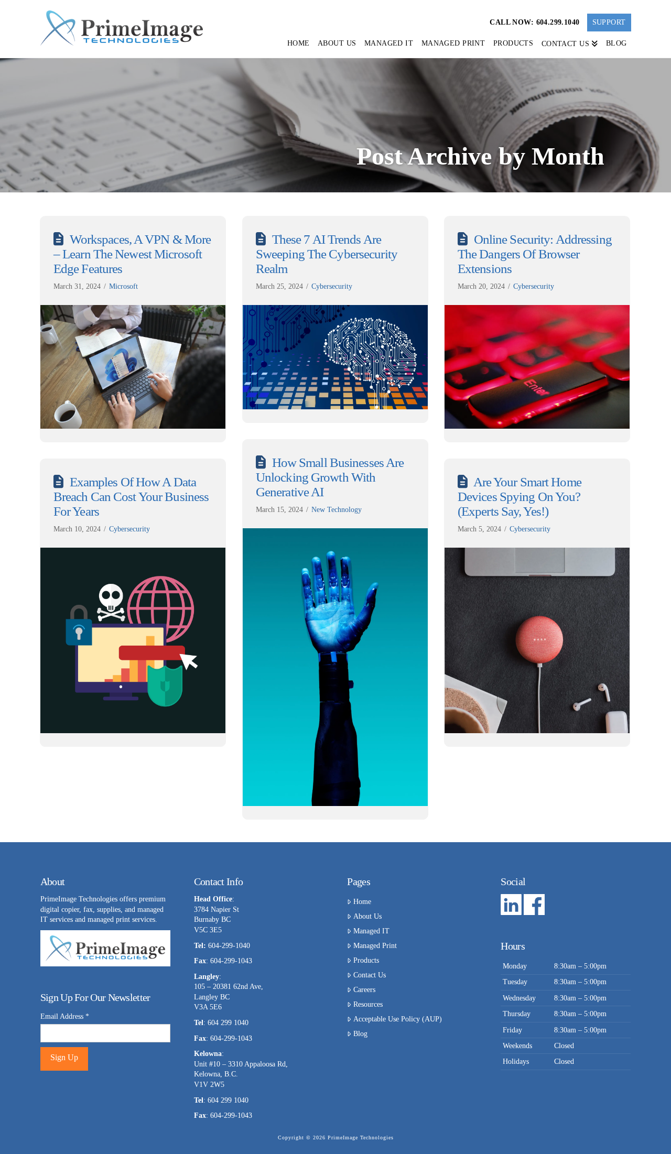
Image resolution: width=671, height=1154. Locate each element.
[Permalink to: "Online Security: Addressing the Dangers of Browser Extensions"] (537, 367)
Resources (367, 1004)
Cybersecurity (331, 286)
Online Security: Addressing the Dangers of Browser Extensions (535, 253)
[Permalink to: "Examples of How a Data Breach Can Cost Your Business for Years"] (133, 640)
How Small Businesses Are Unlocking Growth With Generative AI (330, 476)
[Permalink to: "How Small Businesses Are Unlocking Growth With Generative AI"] (335, 667)
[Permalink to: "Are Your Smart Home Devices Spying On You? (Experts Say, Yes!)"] (537, 640)
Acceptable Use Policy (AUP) (397, 1019)
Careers (364, 990)
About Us (367, 916)
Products (365, 960)
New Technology (336, 510)
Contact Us (369, 975)
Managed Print (374, 946)
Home (362, 902)
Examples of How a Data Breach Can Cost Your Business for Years (131, 496)
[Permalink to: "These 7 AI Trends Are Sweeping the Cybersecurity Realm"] (335, 357)
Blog (360, 1034)
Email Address (64, 1016)
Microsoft (123, 286)
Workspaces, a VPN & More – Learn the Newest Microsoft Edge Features (132, 253)
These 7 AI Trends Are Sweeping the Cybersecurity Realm (326, 253)
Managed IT (371, 931)
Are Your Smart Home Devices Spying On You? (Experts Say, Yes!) (519, 496)
